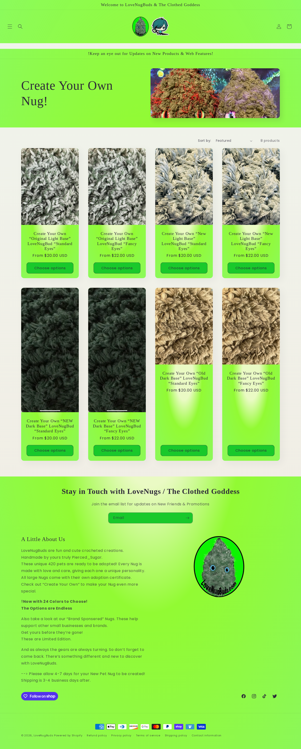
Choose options (50, 267)
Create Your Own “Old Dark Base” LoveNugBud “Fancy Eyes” (251, 378)
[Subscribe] (187, 517)
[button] (10, 26)
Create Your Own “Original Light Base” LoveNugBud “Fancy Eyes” (117, 241)
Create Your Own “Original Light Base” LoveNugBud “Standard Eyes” (50, 241)
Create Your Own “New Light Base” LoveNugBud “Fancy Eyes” (251, 241)
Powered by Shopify (68, 735)
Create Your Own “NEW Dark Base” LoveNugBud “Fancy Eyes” (117, 426)
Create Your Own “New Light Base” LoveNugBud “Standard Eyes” (184, 241)
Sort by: (204, 140)
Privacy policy (121, 735)
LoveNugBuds (43, 735)
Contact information (207, 735)
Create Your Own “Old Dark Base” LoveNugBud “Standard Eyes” (184, 378)
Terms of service (148, 735)
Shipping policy (176, 735)
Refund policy (97, 735)
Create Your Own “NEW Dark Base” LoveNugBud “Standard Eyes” (50, 426)
